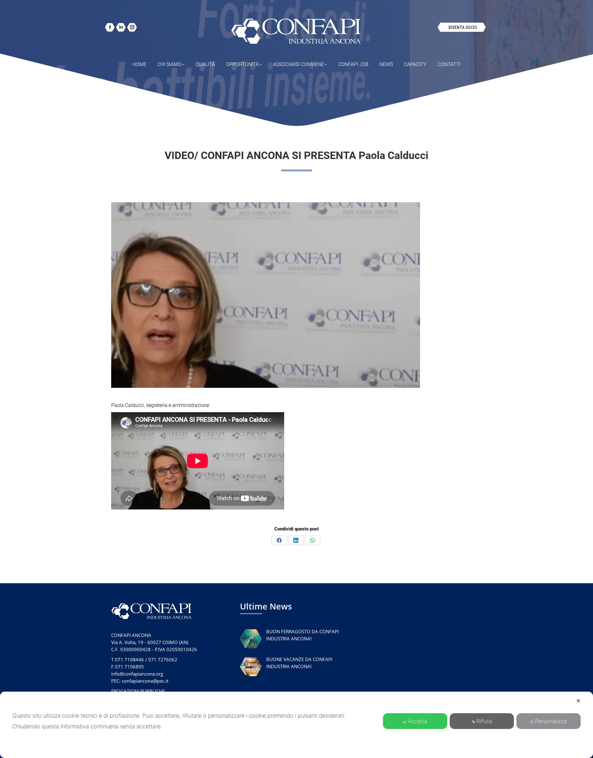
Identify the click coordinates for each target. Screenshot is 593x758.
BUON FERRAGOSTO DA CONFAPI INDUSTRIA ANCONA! (302, 635)
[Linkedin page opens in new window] (121, 27)
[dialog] (296, 725)
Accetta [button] (417, 721)
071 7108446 (129, 659)
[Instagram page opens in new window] (132, 27)
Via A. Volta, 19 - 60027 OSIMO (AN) (149, 642)
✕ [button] (578, 700)
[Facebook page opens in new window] (110, 27)
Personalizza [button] (551, 721)
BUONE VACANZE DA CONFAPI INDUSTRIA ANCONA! (299, 662)
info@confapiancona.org (137, 674)
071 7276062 (162, 659)
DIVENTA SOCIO (462, 27)
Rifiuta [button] (484, 721)
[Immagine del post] (251, 639)
